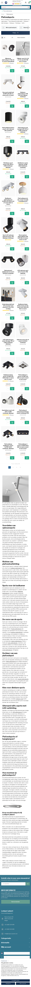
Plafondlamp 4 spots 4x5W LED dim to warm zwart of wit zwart (23, 377)
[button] (5, 961)
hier (18, 975)
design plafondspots (16, 641)
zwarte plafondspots (23, 679)
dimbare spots (19, 699)
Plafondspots (10, 14)
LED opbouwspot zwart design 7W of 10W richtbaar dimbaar (8, 342)
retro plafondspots (12, 643)
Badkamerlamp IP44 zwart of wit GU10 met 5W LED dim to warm (23, 306)
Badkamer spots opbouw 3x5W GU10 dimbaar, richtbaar (23, 165)
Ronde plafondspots (16, 629)
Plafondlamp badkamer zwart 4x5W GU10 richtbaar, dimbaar (8, 446)
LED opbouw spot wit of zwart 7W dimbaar (22, 272)
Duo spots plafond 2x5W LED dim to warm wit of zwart (8, 94)
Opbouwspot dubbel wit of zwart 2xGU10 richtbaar (8, 272)
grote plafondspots (7, 650)
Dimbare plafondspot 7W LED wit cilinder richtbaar (23, 94)
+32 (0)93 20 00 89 (9, 924)
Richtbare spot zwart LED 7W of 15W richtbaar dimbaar (8, 165)
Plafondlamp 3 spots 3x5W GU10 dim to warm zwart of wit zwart (23, 446)
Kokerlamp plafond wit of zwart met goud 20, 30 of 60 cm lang (8, 306)
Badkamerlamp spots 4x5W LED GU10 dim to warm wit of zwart (8, 377)
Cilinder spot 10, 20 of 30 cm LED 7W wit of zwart (23, 60)
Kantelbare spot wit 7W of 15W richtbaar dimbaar (8, 412)
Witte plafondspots (11, 661)
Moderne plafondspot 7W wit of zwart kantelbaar (8, 60)
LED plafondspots (17, 712)
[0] (29, 2)
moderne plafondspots (16, 632)
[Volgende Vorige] (20, 467)
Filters (14, 33)
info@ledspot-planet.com (11, 933)
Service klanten (15, 901)
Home (2, 14)
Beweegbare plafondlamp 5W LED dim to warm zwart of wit (23, 237)
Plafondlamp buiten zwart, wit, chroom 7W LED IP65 (8, 129)
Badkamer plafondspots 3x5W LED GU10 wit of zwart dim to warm (8, 201)
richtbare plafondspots (16, 568)
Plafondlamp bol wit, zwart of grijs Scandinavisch (22, 200)
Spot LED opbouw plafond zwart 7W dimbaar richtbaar (8, 236)
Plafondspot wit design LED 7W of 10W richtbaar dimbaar (22, 130)
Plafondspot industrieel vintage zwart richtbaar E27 (23, 412)
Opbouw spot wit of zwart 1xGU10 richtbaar (23, 341)
